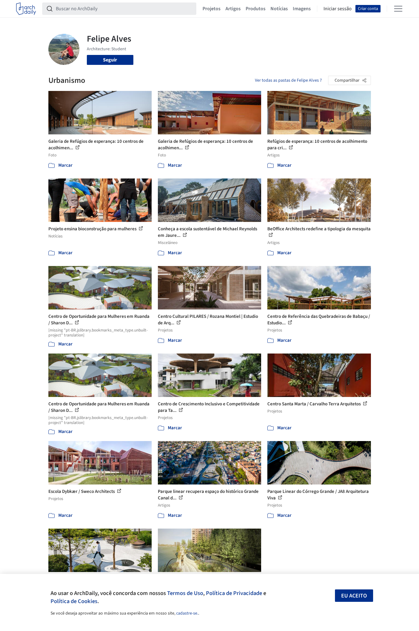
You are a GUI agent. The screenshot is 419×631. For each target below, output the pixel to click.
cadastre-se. (187, 613)
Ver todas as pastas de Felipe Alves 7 (288, 80)
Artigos (233, 8)
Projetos (212, 8)
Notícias (279, 8)
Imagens (302, 8)
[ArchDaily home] (26, 8)
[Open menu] (398, 9)
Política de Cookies (74, 601)
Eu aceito (354, 596)
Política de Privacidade (234, 593)
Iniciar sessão (337, 8)
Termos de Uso (185, 593)
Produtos (255, 8)
